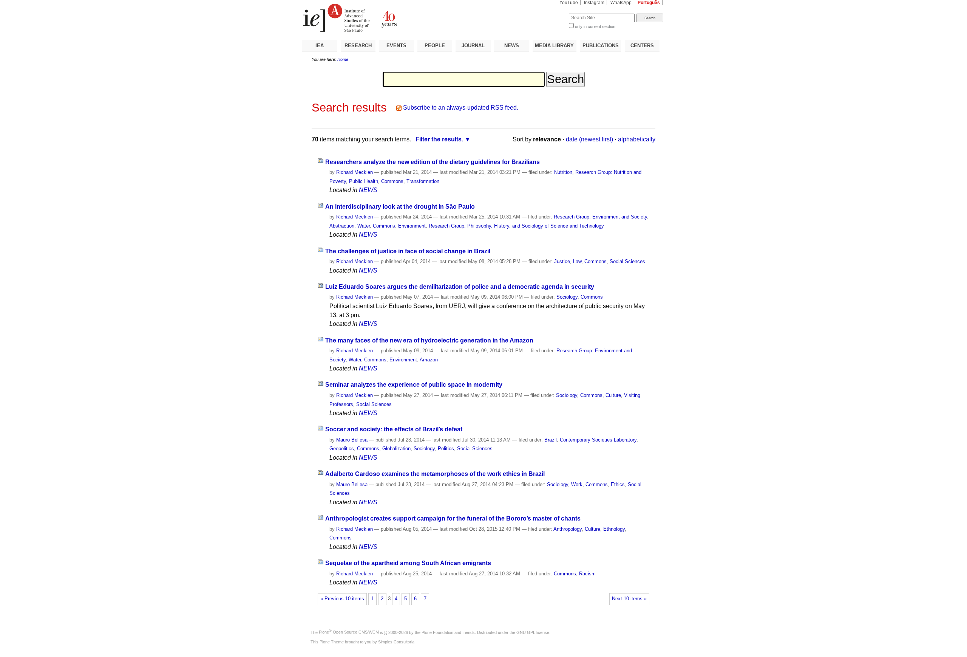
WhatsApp (621, 2)
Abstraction (341, 226)
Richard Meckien (354, 172)
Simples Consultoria (396, 642)
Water (363, 226)
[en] (393, 18)
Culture (613, 395)
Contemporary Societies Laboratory (598, 440)
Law (577, 261)
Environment (412, 226)
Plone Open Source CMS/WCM (349, 632)
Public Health (363, 181)
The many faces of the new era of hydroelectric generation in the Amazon (429, 340)
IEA (319, 45)
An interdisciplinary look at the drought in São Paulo (400, 206)
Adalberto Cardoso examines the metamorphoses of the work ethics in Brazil (435, 474)
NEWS (511, 45)
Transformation (422, 181)
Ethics (618, 484)
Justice (562, 261)
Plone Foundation (437, 632)
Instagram (594, 2)
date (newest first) (589, 139)
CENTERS (642, 45)
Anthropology (567, 529)
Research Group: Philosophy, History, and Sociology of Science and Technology (516, 226)
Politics (446, 448)
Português (649, 2)
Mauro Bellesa (352, 440)
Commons (392, 181)
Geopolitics (341, 448)
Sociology (567, 297)
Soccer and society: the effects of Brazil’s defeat (393, 429)
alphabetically (636, 139)
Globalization (396, 448)
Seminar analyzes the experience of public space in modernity (413, 384)
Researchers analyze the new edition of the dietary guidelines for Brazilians (432, 162)
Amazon (429, 360)
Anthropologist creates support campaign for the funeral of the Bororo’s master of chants (453, 518)
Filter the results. (439, 139)
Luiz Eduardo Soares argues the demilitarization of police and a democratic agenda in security (459, 287)
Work (576, 484)
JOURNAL (473, 45)
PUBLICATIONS (600, 45)
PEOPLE (435, 45)
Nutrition (563, 172)
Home (342, 59)
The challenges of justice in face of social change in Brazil (407, 251)
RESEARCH (358, 45)
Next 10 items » (629, 598)
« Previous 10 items (342, 598)
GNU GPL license (532, 632)
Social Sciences (627, 261)
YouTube (568, 2)
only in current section (595, 26)
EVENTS (396, 45)
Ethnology (614, 529)
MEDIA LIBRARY (554, 45)
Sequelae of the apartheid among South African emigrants (408, 563)
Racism (587, 573)
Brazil (550, 440)
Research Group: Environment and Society (600, 217)
